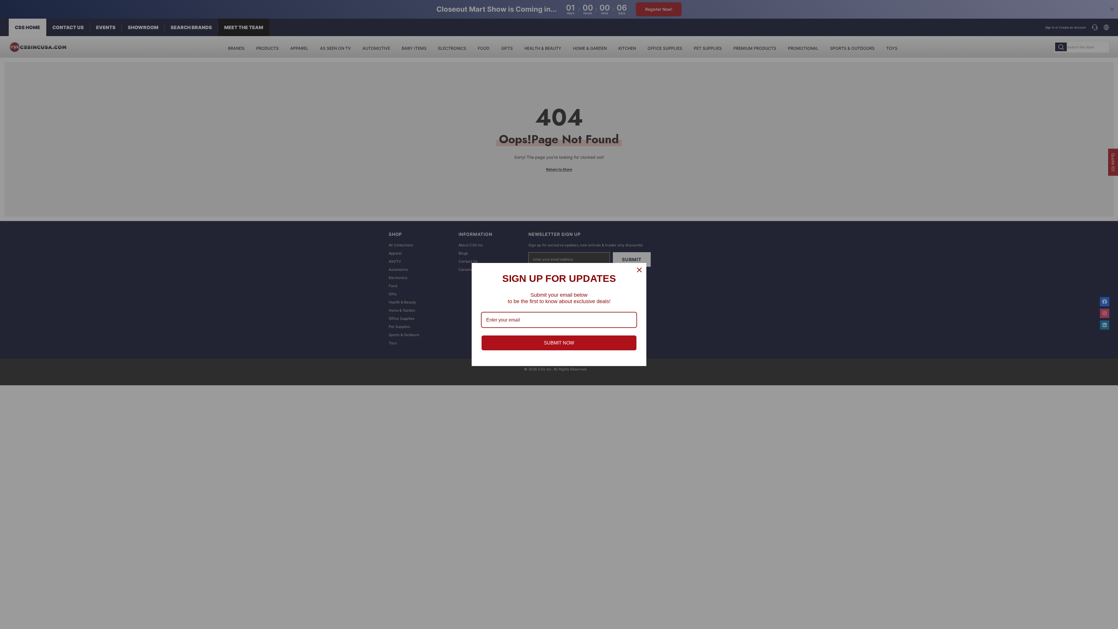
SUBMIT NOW (559, 342)
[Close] (639, 270)
